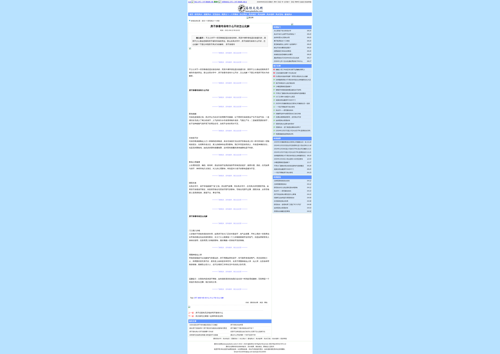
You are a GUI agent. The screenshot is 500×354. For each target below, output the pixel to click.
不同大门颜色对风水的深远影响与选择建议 (291, 93)
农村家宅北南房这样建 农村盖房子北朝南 (203, 335)
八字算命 (234, 14)
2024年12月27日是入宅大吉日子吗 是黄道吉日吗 (293, 131)
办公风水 (243, 14)
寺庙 (202, 298)
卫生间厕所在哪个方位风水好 (286, 73)
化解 (222, 298)
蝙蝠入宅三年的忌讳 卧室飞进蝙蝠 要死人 (290, 70)
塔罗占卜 (225, 14)
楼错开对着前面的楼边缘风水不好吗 (288, 90)
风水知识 (252, 14)
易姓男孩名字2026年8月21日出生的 (286, 58)
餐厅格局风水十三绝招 (282, 41)
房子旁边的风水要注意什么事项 (285, 194)
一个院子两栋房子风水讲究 (285, 107)
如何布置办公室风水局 (282, 37)
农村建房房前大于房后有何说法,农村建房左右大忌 (293, 80)
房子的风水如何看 (236, 325)
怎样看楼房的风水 (280, 184)
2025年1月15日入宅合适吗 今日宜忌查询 (288, 159)
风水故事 (261, 14)
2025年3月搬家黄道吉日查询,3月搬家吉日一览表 (293, 103)
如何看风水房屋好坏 (283, 120)
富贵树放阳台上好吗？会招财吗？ (285, 44)
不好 (215, 298)
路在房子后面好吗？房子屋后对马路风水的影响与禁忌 (208, 328)
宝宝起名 (216, 14)
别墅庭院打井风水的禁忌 (282, 51)
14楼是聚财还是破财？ (284, 86)
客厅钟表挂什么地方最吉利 (285, 83)
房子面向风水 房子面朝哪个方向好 (201, 331)
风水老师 (270, 14)
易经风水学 (217, 339)
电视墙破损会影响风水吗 (284, 134)
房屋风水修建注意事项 (282, 211)
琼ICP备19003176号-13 (277, 344)
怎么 (218, 298)
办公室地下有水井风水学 (282, 31)
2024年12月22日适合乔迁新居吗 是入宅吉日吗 (290, 145)
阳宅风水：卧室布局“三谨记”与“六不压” (287, 204)
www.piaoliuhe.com (229, 344)
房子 (195, 298)
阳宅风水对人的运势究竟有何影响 (286, 187)
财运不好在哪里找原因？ (282, 48)
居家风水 (207, 14)
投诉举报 (308, 2)
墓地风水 (288, 14)
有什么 (207, 298)
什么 (211, 298)
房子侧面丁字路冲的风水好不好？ (242, 328)
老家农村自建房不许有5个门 (286, 100)
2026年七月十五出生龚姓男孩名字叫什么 (288, 61)
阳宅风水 (198, 14)
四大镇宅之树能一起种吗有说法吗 (209, 316)
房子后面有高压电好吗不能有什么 (209, 313)
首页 (191, 14)
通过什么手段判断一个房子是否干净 (242, 335)
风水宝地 (279, 14)
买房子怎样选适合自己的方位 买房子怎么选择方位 (247, 331)
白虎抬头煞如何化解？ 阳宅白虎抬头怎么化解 (292, 76)
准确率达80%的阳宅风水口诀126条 (288, 114)
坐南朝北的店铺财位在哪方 (283, 54)
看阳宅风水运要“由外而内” (285, 124)
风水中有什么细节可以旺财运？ (285, 34)
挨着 (199, 298)
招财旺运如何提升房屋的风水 (284, 198)
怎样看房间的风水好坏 (282, 181)
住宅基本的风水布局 (281, 201)
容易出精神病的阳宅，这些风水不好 (288, 117)
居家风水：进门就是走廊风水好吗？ (288, 127)
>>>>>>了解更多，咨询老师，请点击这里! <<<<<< (229, 53)
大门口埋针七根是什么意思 (285, 97)
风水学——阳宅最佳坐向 (284, 110)
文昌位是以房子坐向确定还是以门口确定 (203, 325)
